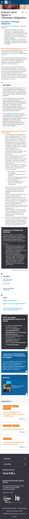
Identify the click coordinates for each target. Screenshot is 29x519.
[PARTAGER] (25, 12)
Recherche (15, 406)
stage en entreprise (11, 39)
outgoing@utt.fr (7, 280)
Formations (16, 425)
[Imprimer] (22, 12)
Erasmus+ (19, 67)
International (7, 406)
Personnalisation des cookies (9, 508)
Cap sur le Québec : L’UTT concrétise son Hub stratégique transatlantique (14, 415)
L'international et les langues (14, 430)
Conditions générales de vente (11, 513)
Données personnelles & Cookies (14, 511)
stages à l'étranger (13, 113)
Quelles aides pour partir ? (10, 300)
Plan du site (23, 513)
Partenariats (6, 408)
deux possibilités (11, 26)
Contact (15, 516)
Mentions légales (22, 508)
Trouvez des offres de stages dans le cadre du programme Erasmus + (13, 309)
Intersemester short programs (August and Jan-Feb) (14, 444)
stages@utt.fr (6, 290)
